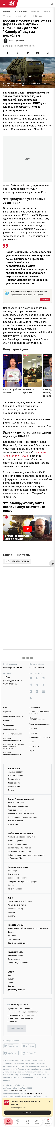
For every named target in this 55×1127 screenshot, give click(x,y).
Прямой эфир (14, 779)
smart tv (11, 1053)
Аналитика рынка (15, 955)
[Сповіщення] (52, 3)
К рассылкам (17, 1028)
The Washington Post (24, 46)
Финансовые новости (17, 878)
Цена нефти (13, 870)
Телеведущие (8, 725)
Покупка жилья (14, 959)
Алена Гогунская (16, 41)
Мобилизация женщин (18, 844)
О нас (5, 707)
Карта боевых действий (18, 806)
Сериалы (11, 916)
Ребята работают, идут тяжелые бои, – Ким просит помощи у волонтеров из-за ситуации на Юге (26, 189)
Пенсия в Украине (15, 889)
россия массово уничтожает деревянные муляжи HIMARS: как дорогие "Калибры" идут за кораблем (41, 11)
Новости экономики (18, 867)
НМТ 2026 (12, 935)
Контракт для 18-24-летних (19, 848)
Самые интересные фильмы (20, 901)
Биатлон (11, 986)
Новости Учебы (15, 925)
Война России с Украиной (21, 799)
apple (29, 1046)
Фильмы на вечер (15, 908)
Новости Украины (20, 11)
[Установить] (27, 1107)
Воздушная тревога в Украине (21, 813)
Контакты (33, 728)
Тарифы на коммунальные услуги (22, 881)
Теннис (11, 982)
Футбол (11, 979)
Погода (11, 790)
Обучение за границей (18, 943)
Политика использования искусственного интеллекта (13, 746)
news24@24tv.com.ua (12, 667)
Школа (10, 932)
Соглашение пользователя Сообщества (40, 712)
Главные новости (15, 772)
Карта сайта (34, 746)
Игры (32, 751)
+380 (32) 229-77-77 (19, 1091)
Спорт (11, 971)
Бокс (10, 975)
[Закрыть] (50, 1101)
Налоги (11, 885)
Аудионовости (14, 786)
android (11, 1046)
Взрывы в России (15, 821)
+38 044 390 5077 (37, 667)
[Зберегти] (47, 53)
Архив (32, 742)
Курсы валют (13, 874)
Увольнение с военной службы (21, 837)
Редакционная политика (13, 716)
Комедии (11, 912)
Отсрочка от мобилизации (19, 851)
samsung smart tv (29, 1053)
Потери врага (13, 824)
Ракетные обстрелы (16, 802)
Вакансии (33, 733)
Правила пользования (12, 734)
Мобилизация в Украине (20, 833)
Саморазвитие (14, 939)
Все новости (14, 768)
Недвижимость (15, 952)
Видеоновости (14, 783)
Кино (10, 898)
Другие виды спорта (16, 990)
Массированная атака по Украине (22, 817)
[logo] (12, 3)
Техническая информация (40, 724)
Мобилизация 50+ (15, 840)
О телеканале (8, 721)
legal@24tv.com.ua (34, 1093)
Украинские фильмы (17, 905)
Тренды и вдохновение (18, 963)
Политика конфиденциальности (12, 739)
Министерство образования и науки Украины (28, 928)
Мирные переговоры (17, 810)
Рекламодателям (10, 729)
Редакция (7, 712)
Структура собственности (40, 737)
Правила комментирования (37, 719)
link (31, 678)
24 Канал (7, 11)
